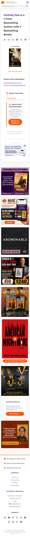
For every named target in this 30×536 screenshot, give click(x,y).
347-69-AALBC (15, 506)
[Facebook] (13, 517)
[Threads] (21, 517)
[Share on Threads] (13, 39)
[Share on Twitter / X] (21, 39)
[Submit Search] (26, 6)
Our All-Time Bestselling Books (14, 85)
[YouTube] (9, 517)
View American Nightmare (16, 361)
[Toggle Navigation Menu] (27, 2)
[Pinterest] (17, 521)
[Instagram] (5, 517)
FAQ (15, 501)
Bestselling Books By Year (13, 83)
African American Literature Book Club (14, 531)
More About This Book (15, 71)
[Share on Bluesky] (17, 39)
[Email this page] (25, 39)
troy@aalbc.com (15, 504)
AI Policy (15, 482)
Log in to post (12, 98)
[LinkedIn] (13, 521)
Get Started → (15, 414)
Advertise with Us (15, 498)
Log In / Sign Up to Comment (15, 122)
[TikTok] (9, 521)
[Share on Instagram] (8, 39)
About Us (15, 477)
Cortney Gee (12, 14)
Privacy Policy (15, 480)
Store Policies (15, 485)
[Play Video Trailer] (15, 338)
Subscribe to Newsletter (15, 496)
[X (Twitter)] (17, 517)
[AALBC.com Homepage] (9, 2)
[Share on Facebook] (4, 39)
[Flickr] (21, 521)
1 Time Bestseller (15, 46)
